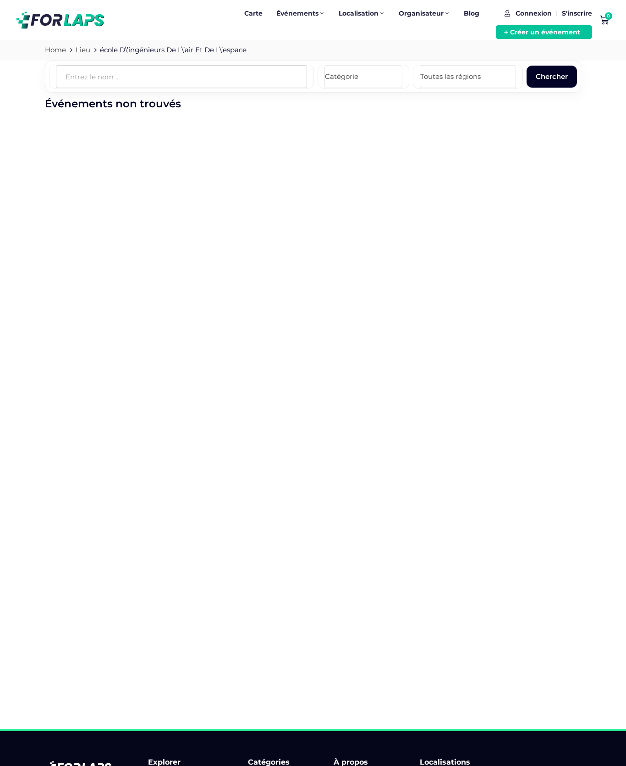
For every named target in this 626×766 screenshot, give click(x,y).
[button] (544, 32)
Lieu (83, 49)
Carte (253, 13)
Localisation (359, 13)
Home (55, 49)
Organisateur (421, 13)
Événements (297, 13)
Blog (471, 13)
